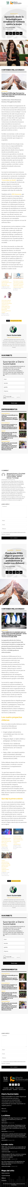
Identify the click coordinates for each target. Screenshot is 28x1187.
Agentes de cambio (5, 1151)
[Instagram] (13, 1085)
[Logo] (14, 3)
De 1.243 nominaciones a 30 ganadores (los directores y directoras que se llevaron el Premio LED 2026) (13, 1163)
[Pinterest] (14, 33)
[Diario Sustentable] (14, 329)
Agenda (3, 430)
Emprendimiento (5, 413)
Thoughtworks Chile (16, 320)
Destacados (4, 91)
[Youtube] (19, 1085)
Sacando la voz (14, 13)
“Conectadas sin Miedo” (8, 180)
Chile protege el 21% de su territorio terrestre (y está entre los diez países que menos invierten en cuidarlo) (13, 1155)
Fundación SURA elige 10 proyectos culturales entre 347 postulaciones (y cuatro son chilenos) (13, 94)
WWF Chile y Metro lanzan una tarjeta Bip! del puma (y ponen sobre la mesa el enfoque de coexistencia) (13, 1148)
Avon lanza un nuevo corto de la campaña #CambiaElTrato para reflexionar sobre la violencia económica (18, 284)
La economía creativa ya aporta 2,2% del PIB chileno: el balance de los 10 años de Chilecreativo (9, 426)
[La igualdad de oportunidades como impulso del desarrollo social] (6, 276)
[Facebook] (7, 33)
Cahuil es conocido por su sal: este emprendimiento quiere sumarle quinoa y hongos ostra (9, 417)
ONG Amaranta (16, 194)
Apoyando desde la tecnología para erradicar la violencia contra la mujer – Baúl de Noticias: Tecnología (16, 476)
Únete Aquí (14, 403)
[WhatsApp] (17, 33)
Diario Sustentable (10, 27)
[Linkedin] (20, 33)
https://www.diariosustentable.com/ (14, 337)
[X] (10, 33)
